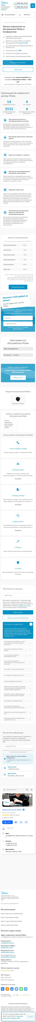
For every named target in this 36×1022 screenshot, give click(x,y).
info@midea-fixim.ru (7, 952)
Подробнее (18, 478)
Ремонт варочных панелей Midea (12, 913)
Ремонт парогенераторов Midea (11, 921)
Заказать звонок (18, 377)
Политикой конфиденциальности (18, 752)
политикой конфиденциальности (20, 328)
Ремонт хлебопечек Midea (9, 925)
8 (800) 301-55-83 (7, 947)
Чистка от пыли (7, 250)
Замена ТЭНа (7, 269)
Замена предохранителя (9, 259)
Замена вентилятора (9, 264)
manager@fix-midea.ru (8, 957)
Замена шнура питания (9, 254)
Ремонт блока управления (10, 245)
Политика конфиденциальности (17, 1003)
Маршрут (9, 822)
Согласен (30, 1016)
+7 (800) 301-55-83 (21, 3)
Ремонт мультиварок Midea (10, 917)
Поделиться (2, 989)
